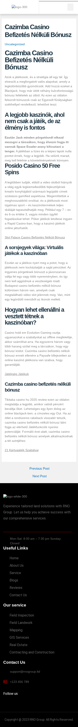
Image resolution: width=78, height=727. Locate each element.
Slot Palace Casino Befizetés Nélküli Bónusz (35, 237)
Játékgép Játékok (17, 374)
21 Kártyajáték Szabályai (22, 450)
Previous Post (39, 468)
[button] (70, 7)
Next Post (39, 476)
